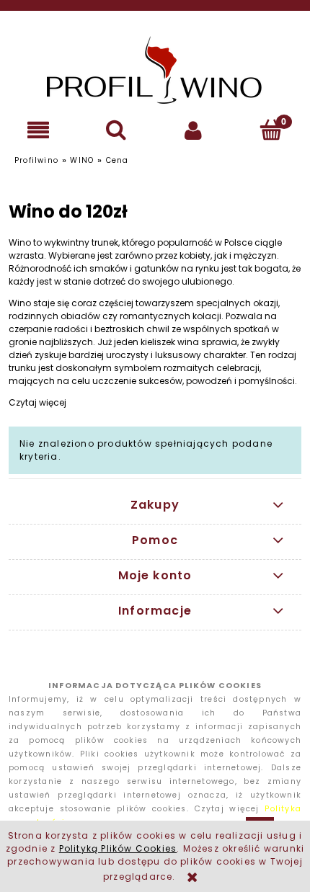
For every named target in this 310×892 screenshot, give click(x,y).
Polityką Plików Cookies (118, 848)
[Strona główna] (155, 70)
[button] (39, 130)
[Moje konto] (194, 130)
